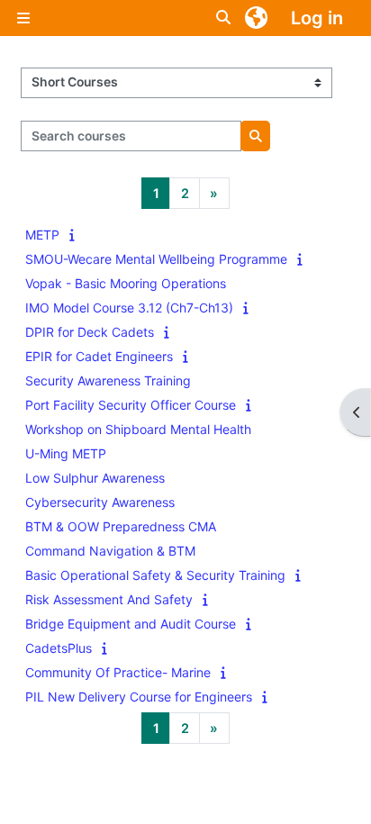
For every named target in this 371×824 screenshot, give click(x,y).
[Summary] (75, 234)
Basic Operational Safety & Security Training (155, 575)
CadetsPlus (58, 648)
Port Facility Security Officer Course (130, 404)
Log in (317, 18)
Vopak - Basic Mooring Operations (125, 283)
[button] (224, 18)
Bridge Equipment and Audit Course (130, 623)
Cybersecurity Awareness (100, 502)
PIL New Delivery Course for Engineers (138, 696)
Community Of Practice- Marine (118, 672)
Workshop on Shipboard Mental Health (138, 429)
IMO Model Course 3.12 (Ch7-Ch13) (129, 307)
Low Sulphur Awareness (95, 477)
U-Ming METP (65, 453)
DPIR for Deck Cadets (89, 332)
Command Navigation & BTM (110, 550)
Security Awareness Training (108, 380)
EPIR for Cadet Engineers (99, 356)
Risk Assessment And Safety (109, 599)
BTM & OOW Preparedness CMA (120, 526)
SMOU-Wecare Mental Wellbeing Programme (156, 259)
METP (42, 234)
